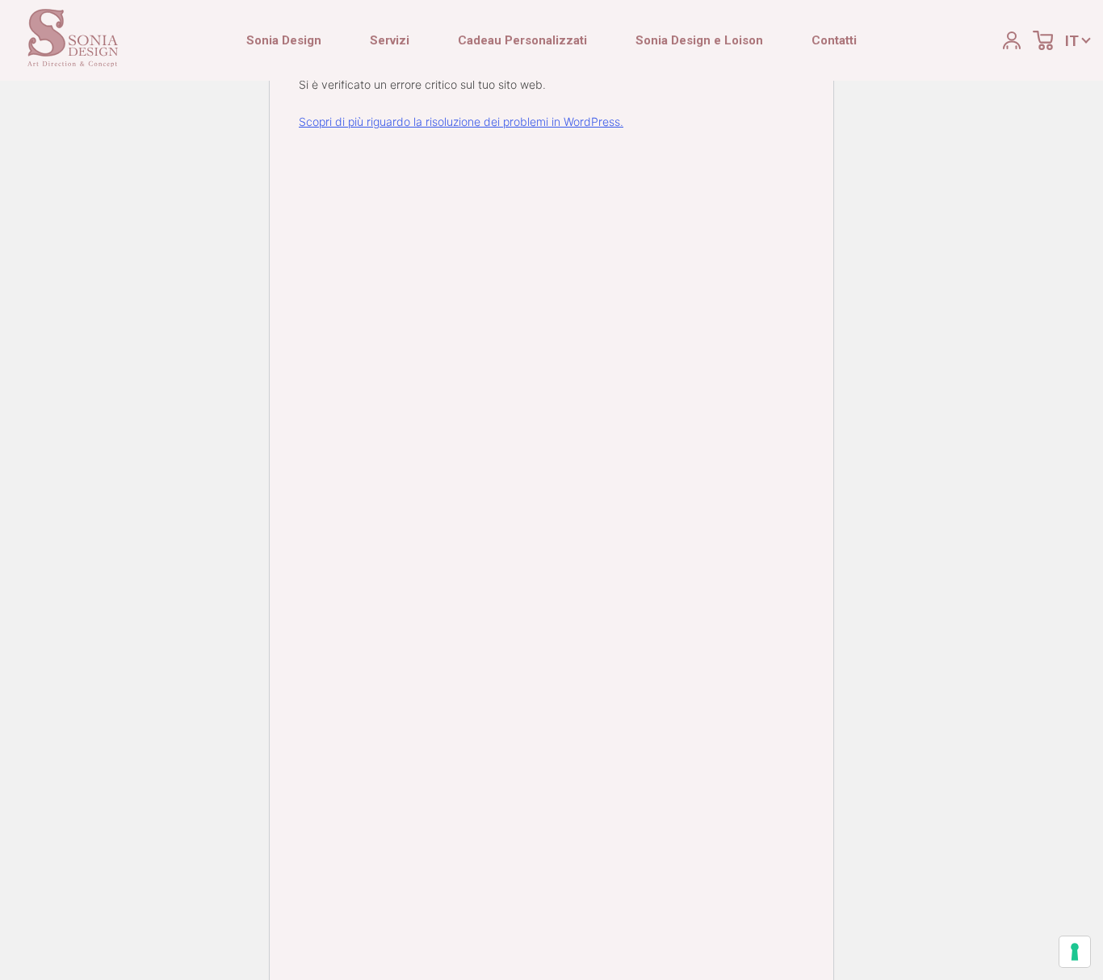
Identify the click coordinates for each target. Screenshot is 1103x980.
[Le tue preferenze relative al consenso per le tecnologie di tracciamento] (1074, 951)
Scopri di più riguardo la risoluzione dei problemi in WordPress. (461, 121)
